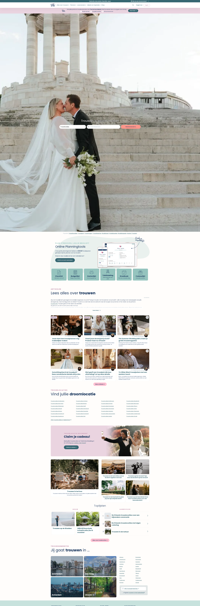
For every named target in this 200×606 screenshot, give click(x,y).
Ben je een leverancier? (139, 1)
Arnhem (122, 564)
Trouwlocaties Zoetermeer (133, 413)
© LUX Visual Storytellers (199, 225)
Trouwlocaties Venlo (131, 408)
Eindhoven (122, 580)
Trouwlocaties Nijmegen (132, 403)
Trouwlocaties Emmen (106, 403)
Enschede (138, 557)
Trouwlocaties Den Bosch (82, 408)
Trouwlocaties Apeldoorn (57, 416)
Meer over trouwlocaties (100, 540)
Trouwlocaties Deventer (82, 411)
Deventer (122, 573)
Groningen (138, 559)
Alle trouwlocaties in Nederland (60, 420)
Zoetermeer (139, 580)
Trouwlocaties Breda (81, 403)
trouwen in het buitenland (136, 593)
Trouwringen (88, 233)
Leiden (137, 566)
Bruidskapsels (122, 233)
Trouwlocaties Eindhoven (107, 401)
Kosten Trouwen (132, 233)
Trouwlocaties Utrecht (56, 408)
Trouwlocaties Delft (81, 406)
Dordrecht (122, 575)
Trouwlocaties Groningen (107, 408)
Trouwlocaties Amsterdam (57, 401)
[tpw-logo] (52, 5)
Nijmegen (138, 571)
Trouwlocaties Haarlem (107, 411)
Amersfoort (122, 559)
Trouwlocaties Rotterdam (57, 406)
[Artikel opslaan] (80, 317)
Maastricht (138, 568)
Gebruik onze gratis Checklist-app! (100, 1)
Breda (121, 566)
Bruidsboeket (113, 233)
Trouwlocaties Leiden (106, 416)
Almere (121, 557)
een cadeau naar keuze (78, 443)
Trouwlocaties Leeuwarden (108, 413)
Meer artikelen (99, 384)
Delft (121, 568)
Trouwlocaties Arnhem (82, 401)
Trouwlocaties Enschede (107, 406)
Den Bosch (122, 571)
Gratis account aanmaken (65, 260)
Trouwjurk (81, 233)
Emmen (121, 582)
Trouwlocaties (73, 233)
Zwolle (137, 582)
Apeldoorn (122, 562)
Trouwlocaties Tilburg (131, 406)
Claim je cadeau (71, 447)
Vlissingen (138, 578)
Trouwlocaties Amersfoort (57, 413)
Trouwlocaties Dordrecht (82, 413)
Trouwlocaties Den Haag (57, 403)
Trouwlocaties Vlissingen (132, 411)
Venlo (137, 575)
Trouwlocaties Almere (56, 411)
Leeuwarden (139, 564)
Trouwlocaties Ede (80, 416)
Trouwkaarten (97, 233)
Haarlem (138, 562)
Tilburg (137, 573)
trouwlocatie (54, 303)
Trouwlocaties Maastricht (132, 401)
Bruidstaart (105, 233)
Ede (120, 578)
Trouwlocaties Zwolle (131, 416)
